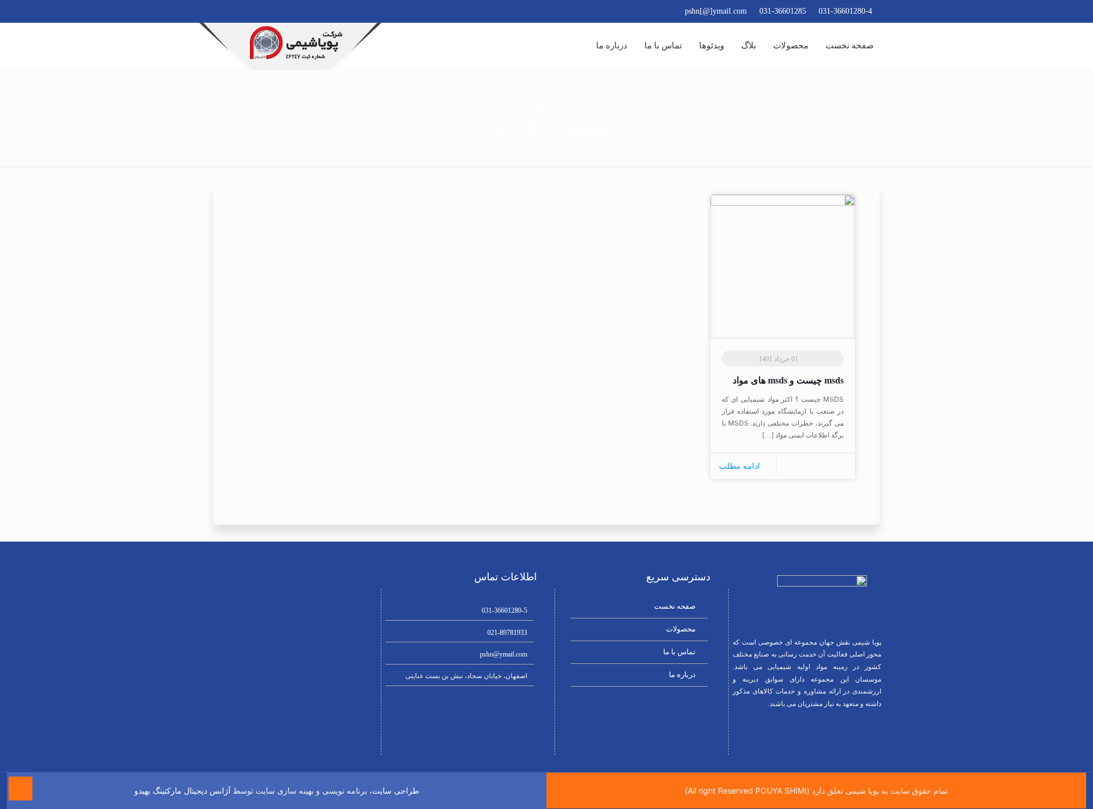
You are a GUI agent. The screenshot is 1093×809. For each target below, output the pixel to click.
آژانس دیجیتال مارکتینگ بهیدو (182, 791)
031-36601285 (782, 11)
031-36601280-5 (504, 610)
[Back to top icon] (20, 788)
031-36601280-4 (845, 11)
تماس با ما (679, 651)
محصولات (681, 629)
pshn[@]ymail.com (716, 11)
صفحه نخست (586, 130)
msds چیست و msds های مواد (788, 380)
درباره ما (682, 674)
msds (498, 130)
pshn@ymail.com (503, 654)
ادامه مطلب (739, 466)
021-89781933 (507, 633)
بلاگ (535, 130)
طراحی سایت (395, 791)
